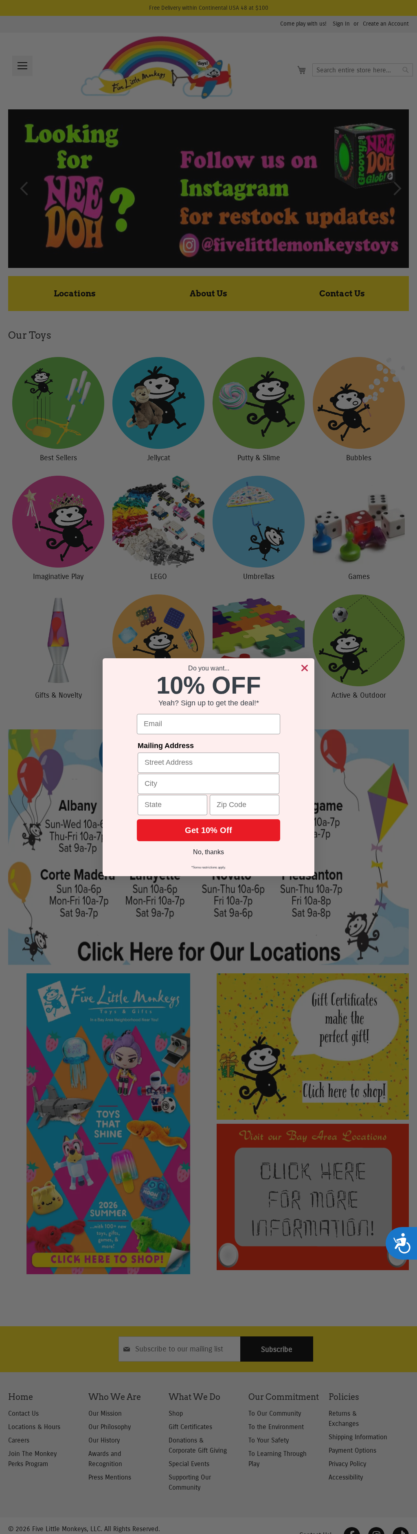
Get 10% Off (208, 830)
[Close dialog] (304, 668)
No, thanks (208, 852)
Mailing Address (166, 746)
